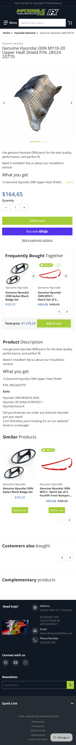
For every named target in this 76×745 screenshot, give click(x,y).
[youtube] (15, 662)
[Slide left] (4, 103)
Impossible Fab (32, 716)
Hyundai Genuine (25, 33)
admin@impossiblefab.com (56, 633)
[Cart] (70, 22)
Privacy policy (38, 726)
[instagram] (25, 662)
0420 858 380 (47, 642)
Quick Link (9, 703)
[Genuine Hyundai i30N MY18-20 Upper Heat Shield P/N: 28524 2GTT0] (35, 141)
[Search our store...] (61, 23)
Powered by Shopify (49, 716)
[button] (10, 22)
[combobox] (42, 23)
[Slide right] (72, 103)
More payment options (37, 240)
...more (69, 182)
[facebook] (5, 662)
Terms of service (38, 730)
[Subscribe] (70, 685)
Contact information (38, 739)
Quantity (8, 200)
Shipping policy (38, 735)
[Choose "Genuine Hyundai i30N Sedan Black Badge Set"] (26, 265)
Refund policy (38, 721)
